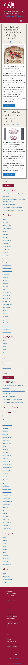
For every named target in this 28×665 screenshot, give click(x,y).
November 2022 (7, 298)
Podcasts (5, 359)
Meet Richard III (11, 641)
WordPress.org (7, 582)
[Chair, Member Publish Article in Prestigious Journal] (14, 134)
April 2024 (5, 255)
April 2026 (5, 222)
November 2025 (7, 225)
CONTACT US (11, 600)
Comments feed (7, 579)
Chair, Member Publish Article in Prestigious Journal (13, 117)
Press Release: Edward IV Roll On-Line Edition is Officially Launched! (13, 32)
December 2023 (7, 265)
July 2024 (5, 252)
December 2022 (7, 295)
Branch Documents (12, 623)
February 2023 (7, 292)
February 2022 (7, 326)
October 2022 (6, 301)
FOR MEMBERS (11, 614)
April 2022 (5, 319)
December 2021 (7, 332)
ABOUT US (10, 591)
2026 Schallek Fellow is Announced (13, 210)
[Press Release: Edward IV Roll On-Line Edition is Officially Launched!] (14, 54)
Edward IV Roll (11, 596)
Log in (4, 573)
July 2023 (5, 277)
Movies (5, 352)
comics (5, 343)
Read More (9, 105)
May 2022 (5, 316)
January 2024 (6, 262)
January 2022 (6, 329)
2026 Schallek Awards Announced (12, 207)
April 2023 (5, 286)
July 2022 (5, 310)
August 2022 (6, 307)
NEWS (8, 634)
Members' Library (12, 616)
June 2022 (5, 313)
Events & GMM (11, 618)
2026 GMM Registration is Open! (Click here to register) (14, 200)
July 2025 (5, 231)
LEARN (9, 639)
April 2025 (5, 237)
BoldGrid (16, 658)
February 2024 (7, 259)
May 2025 (5, 234)
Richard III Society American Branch (13, 12)
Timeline (9, 644)
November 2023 (7, 268)
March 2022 (6, 323)
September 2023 (7, 271)
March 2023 (6, 289)
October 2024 (6, 249)
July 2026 (5, 219)
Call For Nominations (9, 204)
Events (4, 346)
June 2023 (5, 280)
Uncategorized (7, 368)
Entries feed (6, 576)
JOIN (8, 609)
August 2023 (6, 274)
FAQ (8, 625)
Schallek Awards (11, 593)
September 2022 (7, 304)
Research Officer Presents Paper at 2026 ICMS (13, 195)
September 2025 (7, 228)
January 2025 (6, 243)
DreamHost (18, 663)
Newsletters (10, 621)
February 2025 (7, 240)
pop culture (6, 362)
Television (5, 365)
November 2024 (7, 246)
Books (4, 340)
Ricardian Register (12, 646)
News (4, 355)
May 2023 (5, 283)
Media (4, 349)
